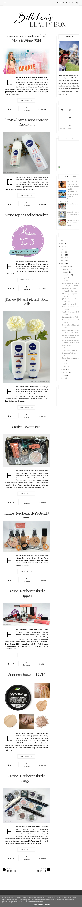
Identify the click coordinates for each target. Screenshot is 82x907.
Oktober (65, 272)
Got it (47, 905)
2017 (62, 255)
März (64, 369)
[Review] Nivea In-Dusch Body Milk (26, 301)
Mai (64, 364)
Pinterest (62, 128)
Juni (64, 361)
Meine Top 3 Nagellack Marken (26, 215)
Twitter (70, 120)
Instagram (70, 113)
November (66, 269)
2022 (62, 240)
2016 (62, 258)
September (66, 275)
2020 (62, 246)
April (64, 367)
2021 (62, 243)
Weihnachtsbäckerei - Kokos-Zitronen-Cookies (74, 222)
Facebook (62, 120)
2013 (62, 378)
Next (4, 450)
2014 (62, 263)
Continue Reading (26, 100)
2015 (62, 260)
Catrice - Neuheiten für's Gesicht (26, 513)
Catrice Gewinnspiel (26, 427)
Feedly (70, 128)
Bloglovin (62, 113)
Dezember (66, 266)
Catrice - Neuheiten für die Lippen (26, 593)
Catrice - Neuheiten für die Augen (26, 778)
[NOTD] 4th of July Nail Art (71, 358)
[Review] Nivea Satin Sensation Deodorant (26, 122)
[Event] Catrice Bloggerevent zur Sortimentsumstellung (70, 348)
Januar (65, 375)
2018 (62, 252)
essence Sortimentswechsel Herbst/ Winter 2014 (26, 38)
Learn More (38, 905)
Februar (65, 372)
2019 (62, 249)
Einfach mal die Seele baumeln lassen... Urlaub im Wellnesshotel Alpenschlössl (69, 196)
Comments (26, 109)
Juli (64, 280)
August (65, 278)
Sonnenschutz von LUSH (26, 675)
